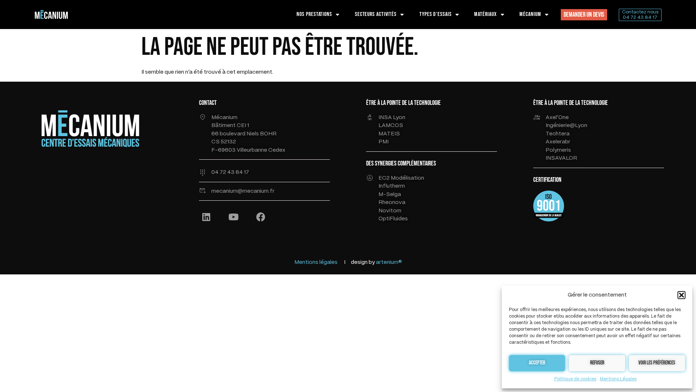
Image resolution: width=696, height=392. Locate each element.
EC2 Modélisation (401, 178)
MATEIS (389, 133)
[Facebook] (260, 216)
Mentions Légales (618, 379)
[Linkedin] (206, 216)
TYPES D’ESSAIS (435, 14)
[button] (681, 295)
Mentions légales (315, 262)
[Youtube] (233, 216)
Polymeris (558, 150)
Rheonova (391, 202)
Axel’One (557, 117)
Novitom (389, 210)
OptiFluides (393, 218)
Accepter (537, 362)
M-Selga (389, 194)
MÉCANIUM (530, 14)
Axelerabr (558, 141)
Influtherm (391, 186)
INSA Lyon (391, 117)
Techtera (557, 133)
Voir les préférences (656, 362)
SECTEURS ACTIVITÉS (376, 14)
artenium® (389, 262)
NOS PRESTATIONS (314, 14)
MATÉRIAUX (485, 14)
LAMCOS (390, 125)
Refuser (597, 362)
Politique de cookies (575, 379)
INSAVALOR (561, 158)
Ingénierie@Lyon (566, 125)
